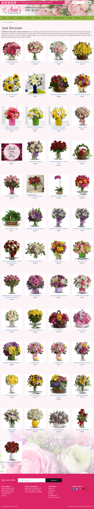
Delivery (51, 492)
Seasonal (20, 18)
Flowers (36, 18)
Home (4, 18)
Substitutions (52, 495)
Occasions (28, 18)
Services (69, 18)
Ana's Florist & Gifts (11, 10)
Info (84, 18)
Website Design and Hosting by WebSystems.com (80, 506)
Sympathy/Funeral (59, 18)
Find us (3, 495)
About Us (77, 18)
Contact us (51, 490)
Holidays (11, 18)
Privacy (50, 494)
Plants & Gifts (46, 18)
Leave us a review (54, 497)
